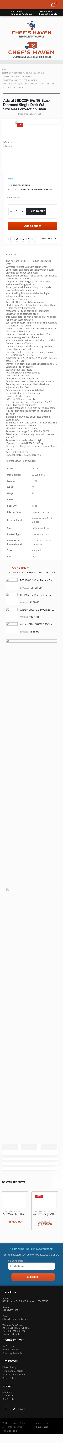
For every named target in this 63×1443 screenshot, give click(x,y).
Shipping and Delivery (13, 1374)
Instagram (21, 1409)
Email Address (16, 1260)
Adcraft (16, 197)
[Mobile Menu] (5, 4)
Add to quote (32, 226)
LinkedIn (23, 239)
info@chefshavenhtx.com (15, 1319)
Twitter (16, 239)
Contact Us (7, 1395)
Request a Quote (10, 1349)
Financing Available (12, 1353)
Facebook (10, 239)
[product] (12, 584)
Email (34, 239)
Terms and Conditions (13, 1371)
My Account (8, 1346)
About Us (7, 1392)
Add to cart (38, 211)
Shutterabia (42, 1427)
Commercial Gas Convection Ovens (36, 189)
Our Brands (8, 1399)
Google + (29, 239)
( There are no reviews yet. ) (29, 114)
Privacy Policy (9, 1367)
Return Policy (9, 1378)
